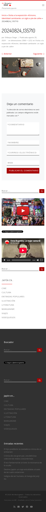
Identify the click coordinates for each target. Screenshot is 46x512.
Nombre (13, 142)
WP (15, 500)
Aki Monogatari (17, 495)
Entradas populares (13, 296)
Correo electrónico (22, 152)
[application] (23, 250)
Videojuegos (8, 317)
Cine (4, 288)
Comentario (16, 124)
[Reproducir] (4, 260)
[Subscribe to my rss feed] (14, 506)
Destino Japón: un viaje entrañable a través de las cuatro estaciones (22, 470)
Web (10, 163)
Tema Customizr (36, 500)
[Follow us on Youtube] (31, 506)
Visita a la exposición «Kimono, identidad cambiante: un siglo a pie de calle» (23, 43)
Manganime (8, 309)
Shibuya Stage (11, 37)
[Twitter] (23, 506)
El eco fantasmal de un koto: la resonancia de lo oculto (23, 464)
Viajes (5, 313)
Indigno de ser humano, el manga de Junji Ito (21, 477)
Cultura (6, 292)
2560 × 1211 (27, 40)
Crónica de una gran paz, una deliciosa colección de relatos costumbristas (20, 457)
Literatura (8, 305)
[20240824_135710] (23, 67)
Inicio (4, 15)
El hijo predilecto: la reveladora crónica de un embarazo (23, 450)
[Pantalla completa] (41, 260)
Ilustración (8, 301)
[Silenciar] (38, 260)
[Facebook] (27, 506)
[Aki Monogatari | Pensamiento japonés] (7, 4)
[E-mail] (18, 506)
